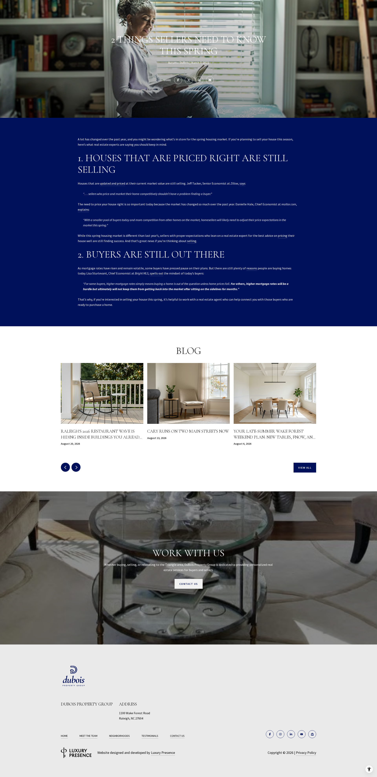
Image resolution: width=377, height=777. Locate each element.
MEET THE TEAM (88, 736)
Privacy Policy (306, 752)
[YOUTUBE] (302, 734)
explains (83, 209)
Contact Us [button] (188, 583)
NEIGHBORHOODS (119, 736)
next (76, 467)
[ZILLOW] (312, 734)
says (242, 183)
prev (65, 467)
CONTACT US (177, 736)
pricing (282, 236)
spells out (156, 273)
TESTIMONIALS (150, 736)
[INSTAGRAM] (280, 734)
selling (191, 241)
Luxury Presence (163, 752)
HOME (64, 736)
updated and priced (112, 183)
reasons (251, 268)
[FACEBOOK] (270, 734)
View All (304, 467)
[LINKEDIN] (291, 734)
